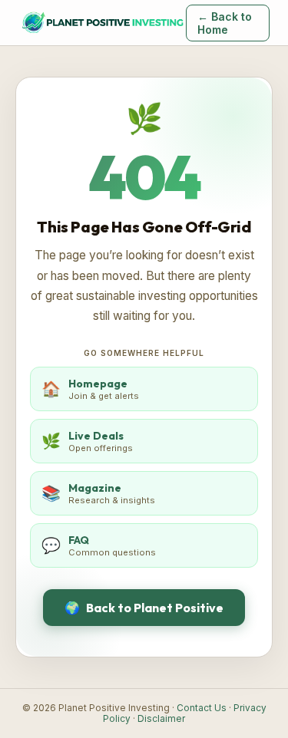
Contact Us (202, 708)
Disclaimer (161, 718)
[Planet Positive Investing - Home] (102, 23)
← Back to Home (224, 23)
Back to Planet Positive (144, 607)
